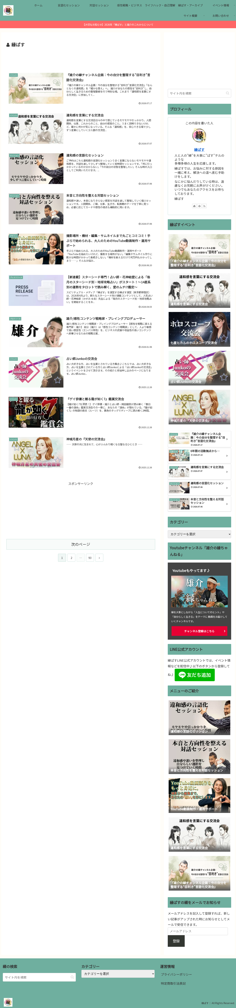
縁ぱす (199, 149)
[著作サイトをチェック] (194, 206)
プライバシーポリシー (176, 974)
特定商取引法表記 (173, 983)
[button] (228, 93)
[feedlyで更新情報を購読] (199, 206)
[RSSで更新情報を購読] (204, 206)
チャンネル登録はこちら (199, 631)
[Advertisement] (80, 58)
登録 (176, 940)
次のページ (80, 544)
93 (90, 558)
